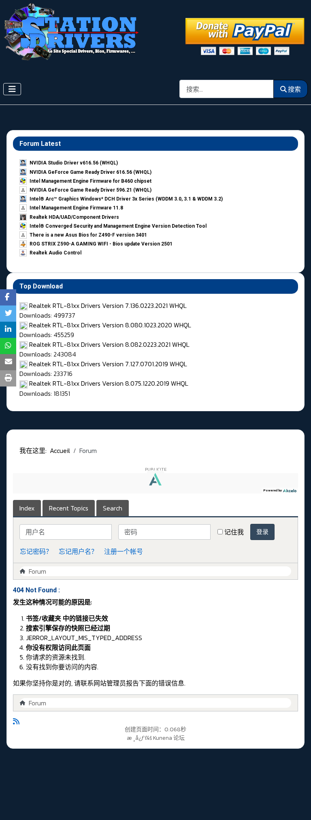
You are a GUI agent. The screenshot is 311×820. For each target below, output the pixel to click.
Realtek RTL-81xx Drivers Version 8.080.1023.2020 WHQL (110, 325)
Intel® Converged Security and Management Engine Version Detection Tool (118, 226)
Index (26, 508)
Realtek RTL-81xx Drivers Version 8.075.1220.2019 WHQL (108, 383)
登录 (262, 531)
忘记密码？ (36, 551)
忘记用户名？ (78, 551)
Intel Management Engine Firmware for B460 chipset (90, 181)
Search (112, 508)
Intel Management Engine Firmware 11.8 (76, 208)
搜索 (294, 89)
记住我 (234, 532)
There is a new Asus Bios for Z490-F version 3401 (88, 235)
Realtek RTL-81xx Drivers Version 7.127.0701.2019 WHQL (108, 364)
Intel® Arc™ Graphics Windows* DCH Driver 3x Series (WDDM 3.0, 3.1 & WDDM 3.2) (126, 199)
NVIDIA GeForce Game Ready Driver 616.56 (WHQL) (90, 172)
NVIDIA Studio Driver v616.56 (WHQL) (74, 163)
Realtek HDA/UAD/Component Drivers (74, 217)
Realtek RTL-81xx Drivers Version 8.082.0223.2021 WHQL (109, 344)
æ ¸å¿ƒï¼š (139, 738)
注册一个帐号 (123, 551)
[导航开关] (12, 89)
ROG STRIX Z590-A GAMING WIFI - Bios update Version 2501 (101, 244)
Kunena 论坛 (169, 738)
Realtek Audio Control (55, 253)
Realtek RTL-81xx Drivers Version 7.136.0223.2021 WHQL (108, 305)
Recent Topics (68, 508)
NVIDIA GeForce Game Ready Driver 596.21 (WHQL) (90, 190)
